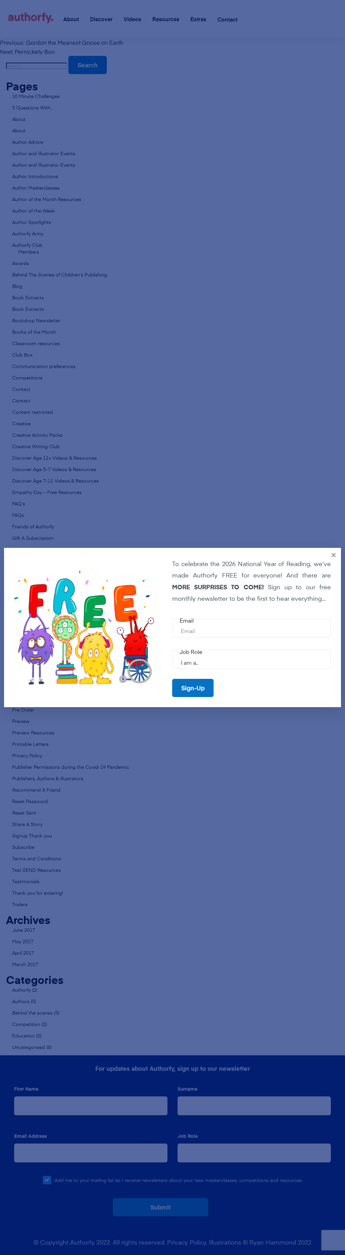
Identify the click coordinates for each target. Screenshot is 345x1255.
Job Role (191, 651)
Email (187, 620)
